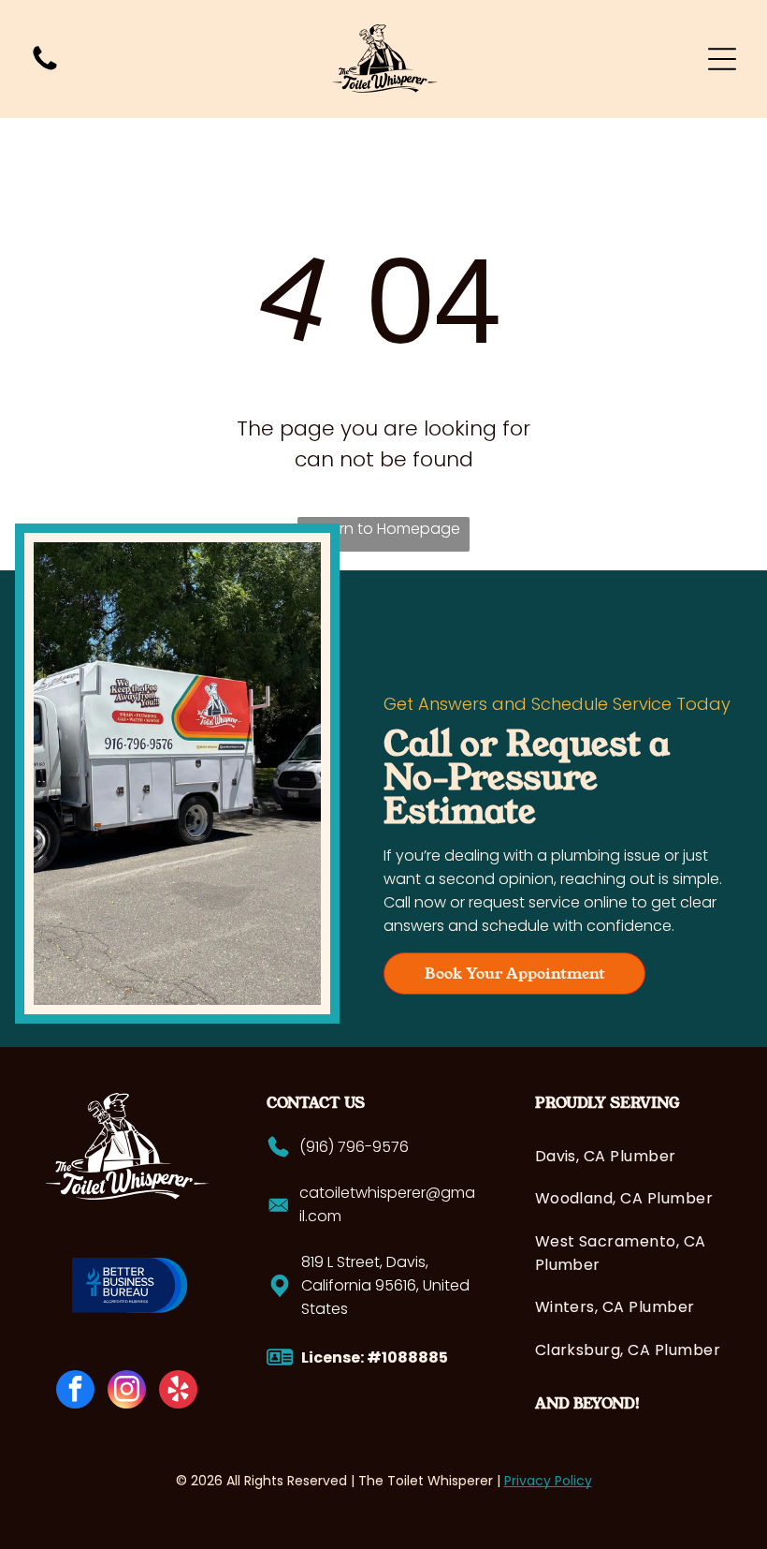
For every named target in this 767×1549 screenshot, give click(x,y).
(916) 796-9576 (354, 1147)
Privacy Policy (548, 1480)
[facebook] (75, 1391)
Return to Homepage (383, 528)
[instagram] (127, 1391)
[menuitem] (628, 1156)
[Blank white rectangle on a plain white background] (45, 69)
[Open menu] (722, 59)
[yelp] (178, 1391)
